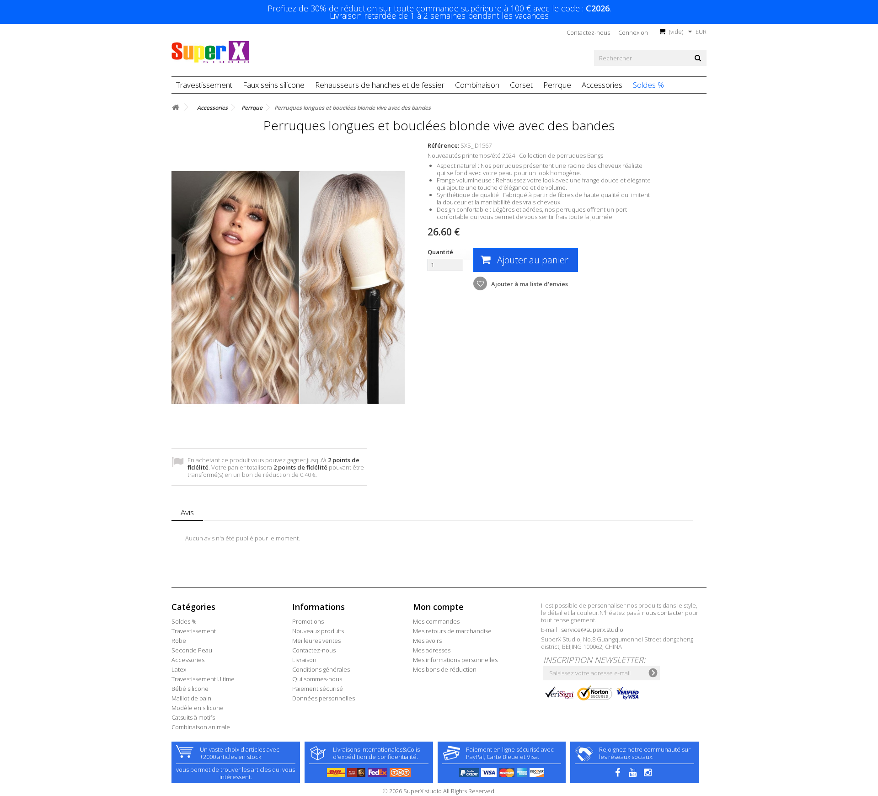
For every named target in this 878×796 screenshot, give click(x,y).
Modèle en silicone (197, 708)
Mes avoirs (427, 640)
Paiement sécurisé (317, 688)
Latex (178, 669)
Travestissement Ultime (203, 679)
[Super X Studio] (210, 52)
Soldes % (648, 85)
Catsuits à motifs (193, 717)
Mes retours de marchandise (452, 631)
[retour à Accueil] (175, 107)
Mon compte (438, 606)
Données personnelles (323, 698)
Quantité (440, 252)
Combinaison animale (200, 727)
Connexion (633, 32)
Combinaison (477, 85)
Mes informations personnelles (455, 660)
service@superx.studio (592, 629)
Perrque (557, 85)
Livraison (304, 660)
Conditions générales (321, 669)
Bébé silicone (190, 688)
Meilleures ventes (316, 640)
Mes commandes (436, 621)
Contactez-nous (588, 32)
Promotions (308, 621)
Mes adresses (431, 650)
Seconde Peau (191, 650)
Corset (521, 85)
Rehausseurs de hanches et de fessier (379, 85)
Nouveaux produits (318, 631)
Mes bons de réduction (444, 669)
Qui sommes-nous (317, 679)
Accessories (602, 85)
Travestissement (204, 85)
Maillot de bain (191, 698)
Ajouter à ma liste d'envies (529, 284)
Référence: (443, 145)
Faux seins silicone (274, 85)
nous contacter (663, 613)
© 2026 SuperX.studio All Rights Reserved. (439, 791)
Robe (178, 640)
